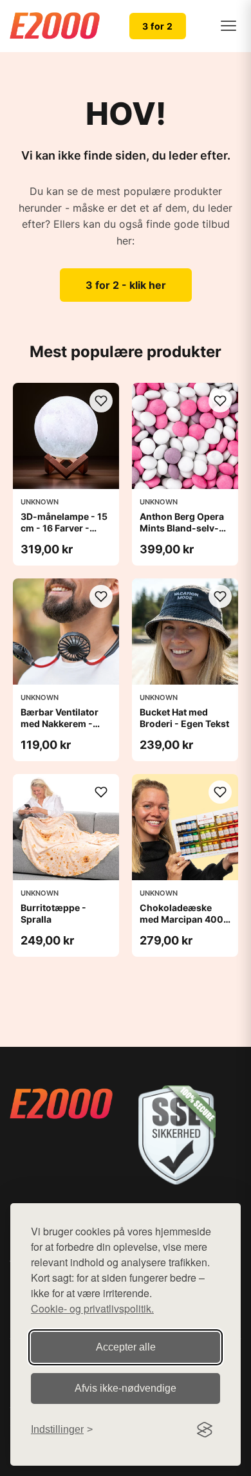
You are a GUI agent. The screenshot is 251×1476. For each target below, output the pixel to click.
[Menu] (228, 26)
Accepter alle (126, 1347)
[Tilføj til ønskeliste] (101, 400)
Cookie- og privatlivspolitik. (92, 1308)
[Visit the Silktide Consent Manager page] (204, 1429)
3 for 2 (157, 26)
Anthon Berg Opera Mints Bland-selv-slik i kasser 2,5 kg (182, 528)
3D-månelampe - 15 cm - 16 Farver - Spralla (64, 528)
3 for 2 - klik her (126, 285)
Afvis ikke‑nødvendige (125, 1388)
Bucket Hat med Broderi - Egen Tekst (184, 717)
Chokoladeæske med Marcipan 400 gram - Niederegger (183, 919)
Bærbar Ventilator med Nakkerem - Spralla (59, 723)
